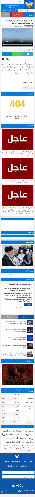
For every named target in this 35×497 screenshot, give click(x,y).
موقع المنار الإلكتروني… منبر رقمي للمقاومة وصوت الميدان (16, 338)
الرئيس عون (28, 450)
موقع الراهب (27, 87)
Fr (12, 1)
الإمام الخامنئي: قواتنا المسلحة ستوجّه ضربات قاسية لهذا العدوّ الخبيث (15, 322)
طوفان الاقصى (22, 434)
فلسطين (5, 431)
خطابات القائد (29, 242)
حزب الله (19, 438)
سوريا (4, 434)
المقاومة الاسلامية (29, 445)
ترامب (9, 438)
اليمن (23, 442)
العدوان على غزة (16, 445)
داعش (24, 438)
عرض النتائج (17, 307)
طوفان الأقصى (13, 434)
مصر (32, 431)
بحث (31, 227)
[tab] (17, 284)
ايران (30, 441)
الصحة (32, 450)
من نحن (31, 10)
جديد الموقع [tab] (26, 316)
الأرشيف (20, 10)
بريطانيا (5, 438)
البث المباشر (18, 14)
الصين (6, 448)
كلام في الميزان (12, 466)
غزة (28, 434)
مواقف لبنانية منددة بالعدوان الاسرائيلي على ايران (14, 346)
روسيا (30, 438)
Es (19, 1)
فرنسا (31, 434)
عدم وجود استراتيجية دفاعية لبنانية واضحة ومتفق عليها (17, 293)
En (4, 1)
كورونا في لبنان (21, 431)
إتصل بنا (26, 10)
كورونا (11, 431)
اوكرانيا (26, 442)
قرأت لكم (23, 466)
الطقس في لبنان (12, 447)
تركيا (13, 438)
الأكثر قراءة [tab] (9, 316)
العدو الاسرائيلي (23, 447)
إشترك (18, 480)
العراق (22, 445)
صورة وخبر (30, 361)
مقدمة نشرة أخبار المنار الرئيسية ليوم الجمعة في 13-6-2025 (15, 330)
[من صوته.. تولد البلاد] (17, 374)
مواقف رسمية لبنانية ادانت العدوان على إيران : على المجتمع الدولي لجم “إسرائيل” (14, 354)
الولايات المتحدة (13, 442)
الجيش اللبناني (20, 450)
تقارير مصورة (27, 50)
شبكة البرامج (16, 461)
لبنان (20, 50)
